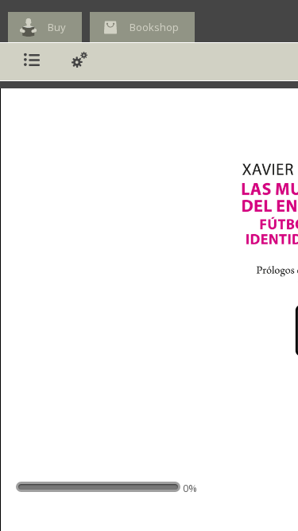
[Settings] (79, 61)
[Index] (32, 61)
